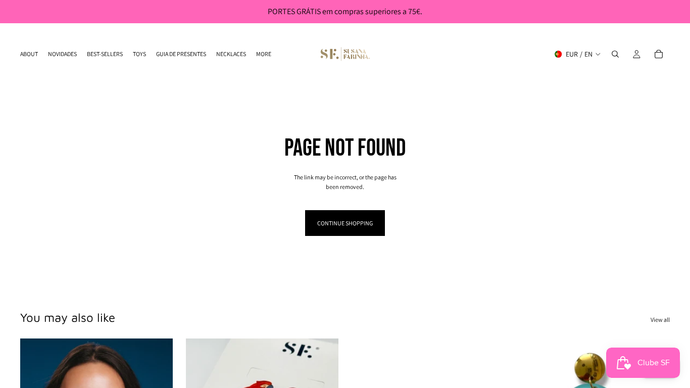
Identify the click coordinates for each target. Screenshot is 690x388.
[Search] (615, 54)
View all (660, 319)
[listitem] (263, 54)
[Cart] (659, 54)
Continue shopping (345, 223)
